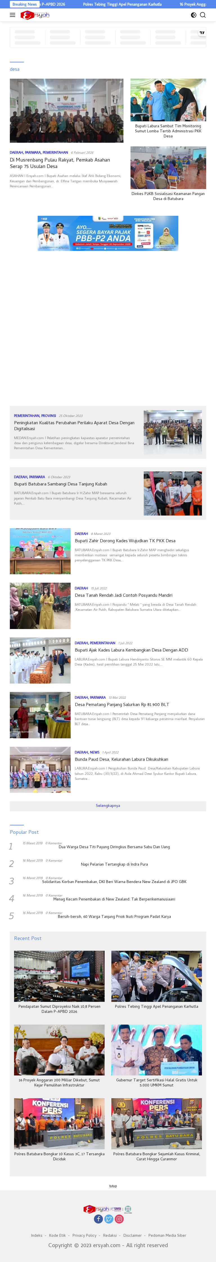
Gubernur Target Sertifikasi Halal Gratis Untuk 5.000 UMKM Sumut (156, 1083)
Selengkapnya (108, 806)
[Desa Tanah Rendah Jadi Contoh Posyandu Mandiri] (40, 606)
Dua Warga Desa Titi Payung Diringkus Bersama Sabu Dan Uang (114, 847)
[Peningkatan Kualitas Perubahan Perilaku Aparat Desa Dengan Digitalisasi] (173, 432)
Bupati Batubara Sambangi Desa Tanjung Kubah (60, 484)
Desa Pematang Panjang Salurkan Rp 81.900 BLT (122, 705)
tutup (113, 1186)
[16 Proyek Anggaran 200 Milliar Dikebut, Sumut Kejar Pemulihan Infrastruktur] (59, 1050)
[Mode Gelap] (193, 15)
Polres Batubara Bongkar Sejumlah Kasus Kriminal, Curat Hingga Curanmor (156, 1157)
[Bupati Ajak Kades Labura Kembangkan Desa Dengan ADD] (40, 660)
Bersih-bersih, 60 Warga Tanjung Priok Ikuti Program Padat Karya (114, 917)
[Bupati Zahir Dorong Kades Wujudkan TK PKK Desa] (40, 551)
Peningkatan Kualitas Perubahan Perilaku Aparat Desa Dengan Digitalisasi (74, 426)
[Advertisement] (108, 280)
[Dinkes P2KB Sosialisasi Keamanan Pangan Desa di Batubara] (168, 167)
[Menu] (13, 15)
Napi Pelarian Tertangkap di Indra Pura (114, 865)
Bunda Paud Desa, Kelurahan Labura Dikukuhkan (121, 760)
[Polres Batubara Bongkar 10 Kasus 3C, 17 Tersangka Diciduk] (59, 1123)
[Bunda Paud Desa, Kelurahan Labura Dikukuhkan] (40, 770)
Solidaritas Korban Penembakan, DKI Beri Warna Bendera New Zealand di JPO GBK (114, 882)
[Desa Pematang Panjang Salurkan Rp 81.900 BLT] (40, 715)
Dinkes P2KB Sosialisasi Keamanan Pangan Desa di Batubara (168, 197)
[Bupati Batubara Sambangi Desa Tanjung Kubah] (173, 493)
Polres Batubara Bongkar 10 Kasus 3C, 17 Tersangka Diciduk (59, 1157)
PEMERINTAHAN (55, 152)
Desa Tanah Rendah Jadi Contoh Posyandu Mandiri (123, 596)
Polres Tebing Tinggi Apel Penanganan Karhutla (98, 4)
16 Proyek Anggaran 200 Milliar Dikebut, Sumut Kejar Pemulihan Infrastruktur (59, 1083)
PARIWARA (33, 152)
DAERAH (16, 152)
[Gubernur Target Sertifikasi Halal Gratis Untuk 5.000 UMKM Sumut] (156, 1050)
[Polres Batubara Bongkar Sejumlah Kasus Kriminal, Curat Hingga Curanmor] (156, 1123)
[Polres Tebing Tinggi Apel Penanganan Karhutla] (156, 976)
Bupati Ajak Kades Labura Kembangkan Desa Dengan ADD (131, 650)
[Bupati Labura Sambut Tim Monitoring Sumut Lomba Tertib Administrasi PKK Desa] (168, 100)
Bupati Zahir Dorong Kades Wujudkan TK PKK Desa (125, 541)
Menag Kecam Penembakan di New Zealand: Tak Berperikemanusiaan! (114, 899)
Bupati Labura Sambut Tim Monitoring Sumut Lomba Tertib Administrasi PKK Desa (168, 132)
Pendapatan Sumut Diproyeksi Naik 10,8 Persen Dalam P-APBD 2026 (59, 1010)
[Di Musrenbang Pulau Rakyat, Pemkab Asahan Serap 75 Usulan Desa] (66, 110)
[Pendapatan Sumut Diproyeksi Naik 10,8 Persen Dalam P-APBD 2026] (59, 976)
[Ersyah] (34, 15)
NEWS (94, 752)
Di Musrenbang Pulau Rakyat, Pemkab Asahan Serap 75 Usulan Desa (60, 163)
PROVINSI (48, 415)
